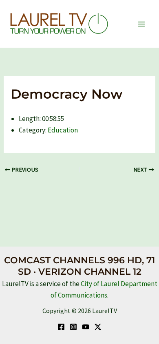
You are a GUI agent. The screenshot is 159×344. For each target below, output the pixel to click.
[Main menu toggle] (141, 24)
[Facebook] (61, 327)
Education (63, 130)
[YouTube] (85, 327)
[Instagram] (73, 327)
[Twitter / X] (98, 327)
